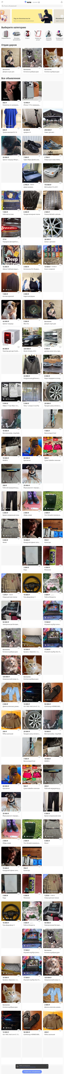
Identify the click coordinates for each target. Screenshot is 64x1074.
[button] (18, 67)
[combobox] (32, 6)
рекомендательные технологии (27, 1067)
